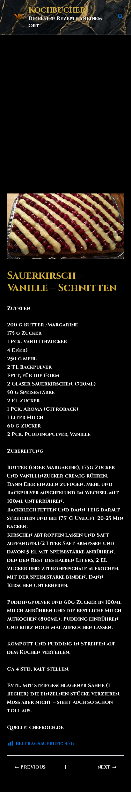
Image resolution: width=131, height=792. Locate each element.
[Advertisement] (65, 104)
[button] (121, 17)
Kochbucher (57, 10)
